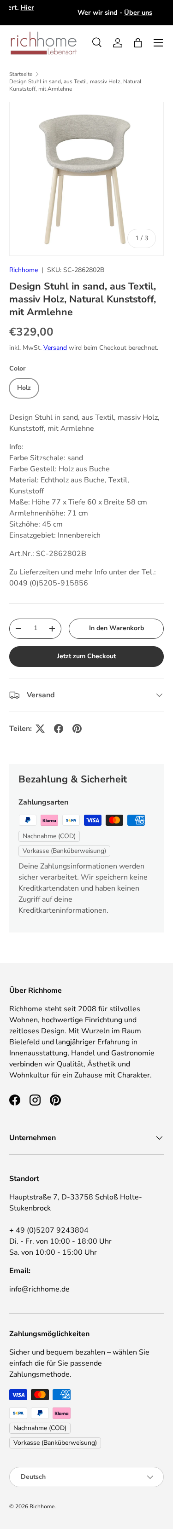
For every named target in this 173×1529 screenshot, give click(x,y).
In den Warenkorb (116, 628)
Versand (55, 347)
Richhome (23, 270)
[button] (138, 43)
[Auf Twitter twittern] (40, 728)
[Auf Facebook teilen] (58, 728)
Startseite (20, 74)
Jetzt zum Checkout (86, 656)
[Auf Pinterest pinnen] (77, 728)
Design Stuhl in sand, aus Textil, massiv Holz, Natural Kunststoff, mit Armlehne (75, 85)
